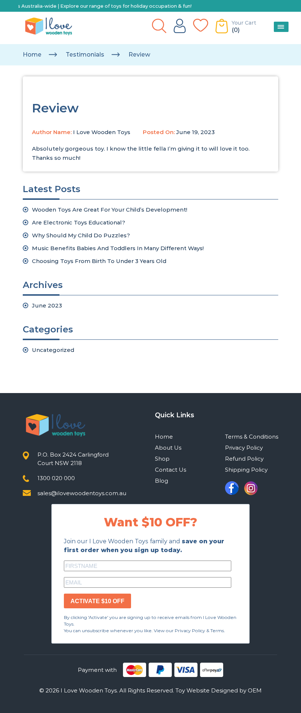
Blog (161, 480)
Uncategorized (53, 349)
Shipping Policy (246, 469)
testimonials (85, 54)
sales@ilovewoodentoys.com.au (81, 493)
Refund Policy (244, 458)
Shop (162, 458)
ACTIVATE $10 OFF (97, 601)
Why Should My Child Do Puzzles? (81, 235)
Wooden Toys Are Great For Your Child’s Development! (109, 209)
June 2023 (47, 305)
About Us (168, 447)
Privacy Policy (244, 447)
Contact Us (170, 469)
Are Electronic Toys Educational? (78, 222)
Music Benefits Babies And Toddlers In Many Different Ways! (118, 248)
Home (32, 54)
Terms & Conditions (251, 436)
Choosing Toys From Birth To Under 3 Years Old (99, 261)
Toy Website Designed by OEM (218, 690)
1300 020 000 (56, 478)
